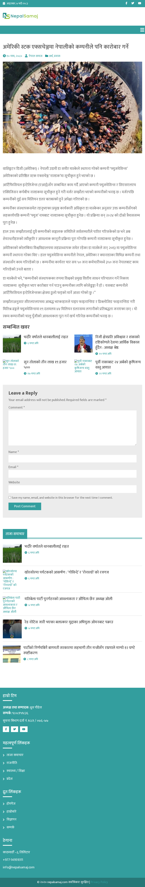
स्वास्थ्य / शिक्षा (16, 771)
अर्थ (51, 56)
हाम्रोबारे (11, 811)
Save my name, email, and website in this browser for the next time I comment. (62, 497)
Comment (16, 407)
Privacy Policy (99, 882)
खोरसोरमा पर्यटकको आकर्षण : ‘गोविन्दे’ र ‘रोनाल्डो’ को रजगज (67, 572)
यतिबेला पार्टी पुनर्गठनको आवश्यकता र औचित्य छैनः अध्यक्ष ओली (68, 599)
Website (14, 482)
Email (13, 467)
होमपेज (11, 804)
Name (13, 452)
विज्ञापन (11, 819)
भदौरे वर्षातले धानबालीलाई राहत (46, 337)
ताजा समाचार (15, 755)
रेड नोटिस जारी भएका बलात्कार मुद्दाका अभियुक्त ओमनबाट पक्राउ (69, 622)
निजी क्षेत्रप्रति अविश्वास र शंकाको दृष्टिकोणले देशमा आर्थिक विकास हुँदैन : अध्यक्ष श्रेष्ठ (117, 342)
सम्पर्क (10, 827)
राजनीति (12, 763)
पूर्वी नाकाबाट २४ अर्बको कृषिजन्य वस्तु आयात (118, 365)
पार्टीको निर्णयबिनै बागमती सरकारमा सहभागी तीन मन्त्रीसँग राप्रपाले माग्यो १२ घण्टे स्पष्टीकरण (79, 650)
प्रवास (57, 56)
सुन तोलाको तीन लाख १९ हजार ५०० (45, 365)
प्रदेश (10, 779)
